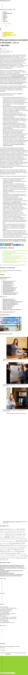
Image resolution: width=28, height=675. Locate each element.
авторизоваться (3, 271)
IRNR (14, 529)
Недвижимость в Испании (9, 35)
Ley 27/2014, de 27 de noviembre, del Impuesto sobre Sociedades (13, 83)
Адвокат (2, 532)
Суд (12, 555)
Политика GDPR (7, 598)
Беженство (2, 534)
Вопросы (5, 17)
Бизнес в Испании (7, 306)
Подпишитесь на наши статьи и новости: (10, 646)
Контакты (5, 21)
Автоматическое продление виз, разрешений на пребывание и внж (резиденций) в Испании (11, 575)
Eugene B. (13, 654)
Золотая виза (15, 538)
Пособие (3, 549)
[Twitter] (3, 245)
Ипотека (5, 541)
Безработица (10, 534)
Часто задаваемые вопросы (6, 311)
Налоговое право (7, 33)
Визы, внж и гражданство (9, 303)
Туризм (12, 558)
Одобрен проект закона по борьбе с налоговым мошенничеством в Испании (14, 261)
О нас (4, 19)
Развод (13, 551)
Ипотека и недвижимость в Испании (12, 301)
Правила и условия (7, 597)
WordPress (2, 654)
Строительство (4, 555)
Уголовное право (7, 282)
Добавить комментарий (7, 51)
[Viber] (10, 245)
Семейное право (7, 283)
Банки (16, 532)
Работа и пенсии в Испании (10, 304)
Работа (5, 551)
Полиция (22, 547)
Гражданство (20, 537)
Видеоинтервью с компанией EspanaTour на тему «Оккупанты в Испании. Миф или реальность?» (12, 566)
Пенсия (16, 547)
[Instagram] (19, 245)
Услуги (4, 18)
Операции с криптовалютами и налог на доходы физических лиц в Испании (15, 259)
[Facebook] (1, 245)
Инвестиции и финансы (9, 287)
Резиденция (13, 553)
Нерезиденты (6, 545)
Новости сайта (6, 308)
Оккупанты (11, 547)
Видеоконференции (8, 13)
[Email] (15, 245)
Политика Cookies (7, 596)
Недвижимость (17, 543)
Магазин (5, 12)
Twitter (24, 240)
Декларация (5, 538)
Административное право (9, 294)
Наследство (17, 264)
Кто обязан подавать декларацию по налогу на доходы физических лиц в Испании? (14, 256)
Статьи (4, 14)
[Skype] (21, 245)
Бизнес (8, 264)
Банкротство (22, 532)
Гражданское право (7, 285)
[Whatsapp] (4, 245)
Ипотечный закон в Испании (7, 573)
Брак (2, 537)
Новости (5, 16)
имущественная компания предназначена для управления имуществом (12, 76)
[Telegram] (13, 245)
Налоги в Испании (7, 305)
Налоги (12, 264)
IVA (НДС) (12, 531)
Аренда (9, 532)
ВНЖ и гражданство (8, 281)
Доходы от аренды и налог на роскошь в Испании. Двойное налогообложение (15, 251)
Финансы (23, 264)
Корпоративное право (8, 32)
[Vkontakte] (17, 245)
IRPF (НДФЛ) (3, 264)
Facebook (15, 240)
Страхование (24, 553)
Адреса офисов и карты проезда (8, 640)
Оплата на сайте (7, 600)
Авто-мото (21, 531)
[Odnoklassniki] (8, 245)
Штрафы (4, 559)
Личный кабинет (7, 23)
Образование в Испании (9, 300)
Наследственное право (8, 290)
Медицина (12, 541)
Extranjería (5, 529)
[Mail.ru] (6, 245)
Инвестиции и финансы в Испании (11, 309)
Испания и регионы (8, 299)
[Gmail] (12, 245)
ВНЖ (10, 537)
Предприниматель (16, 549)
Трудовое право (7, 286)
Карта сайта (6, 601)
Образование (4, 547)
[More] (23, 245)
